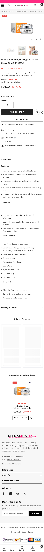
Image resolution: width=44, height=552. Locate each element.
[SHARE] (41, 112)
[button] (36, 39)
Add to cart (17, 112)
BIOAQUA (13, 79)
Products (11, 11)
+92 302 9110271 (14, 459)
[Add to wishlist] (36, 112)
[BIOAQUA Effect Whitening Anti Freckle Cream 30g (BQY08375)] (22, 391)
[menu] (2, 5)
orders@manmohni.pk (15, 464)
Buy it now (22, 119)
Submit (35, 513)
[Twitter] (25, 493)
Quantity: (5, 100)
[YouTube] (17, 493)
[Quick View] (30, 382)
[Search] (9, 5)
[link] (11, 354)
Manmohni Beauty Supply (23, 532)
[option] (22, 27)
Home (3, 11)
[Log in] (35, 5)
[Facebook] (3, 493)
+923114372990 (17, 456)
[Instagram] (10, 493)
